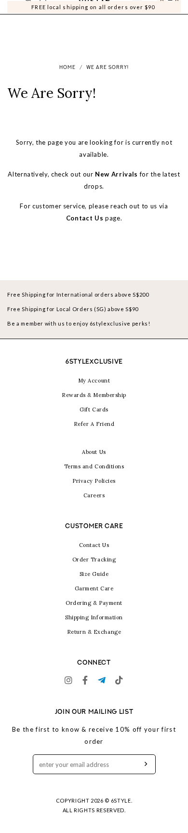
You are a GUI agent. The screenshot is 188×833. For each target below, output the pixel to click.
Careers (94, 495)
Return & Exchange (94, 631)
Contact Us (85, 218)
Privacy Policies (94, 481)
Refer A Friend (94, 424)
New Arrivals (116, 174)
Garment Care (94, 588)
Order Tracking (94, 559)
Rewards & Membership (94, 395)
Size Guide (94, 574)
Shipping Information (94, 617)
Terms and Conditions (94, 466)
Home (67, 67)
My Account (94, 380)
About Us (94, 452)
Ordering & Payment (94, 603)
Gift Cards (94, 409)
